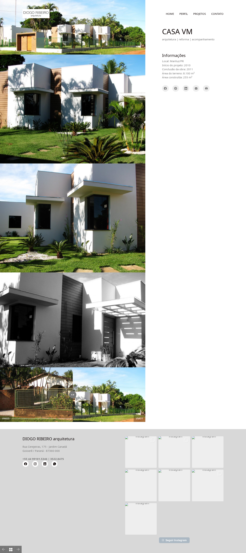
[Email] (196, 88)
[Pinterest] (175, 88)
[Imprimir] (206, 88)
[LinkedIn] (186, 88)
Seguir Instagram (176, 540)
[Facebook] (165, 88)
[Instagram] (35, 464)
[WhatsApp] (55, 464)
